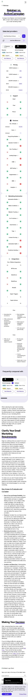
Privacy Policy (22, 694)
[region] (14, 387)
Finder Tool (16, 653)
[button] (7, 52)
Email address (5, 675)
